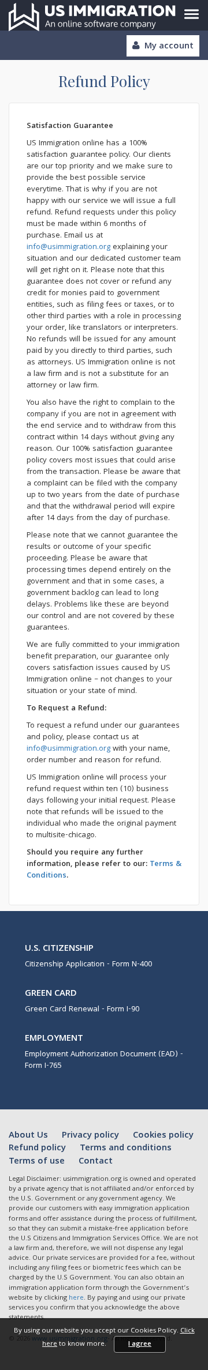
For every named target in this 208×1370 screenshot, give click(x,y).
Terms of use (38, 1161)
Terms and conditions (126, 1148)
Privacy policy (91, 1135)
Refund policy (38, 1148)
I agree (139, 1344)
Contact (96, 1161)
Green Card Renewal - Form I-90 (82, 1009)
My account (169, 46)
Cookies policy (163, 1135)
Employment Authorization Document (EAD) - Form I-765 (104, 1060)
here (76, 1298)
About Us (29, 1135)
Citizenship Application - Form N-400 (88, 964)
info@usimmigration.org (68, 247)
